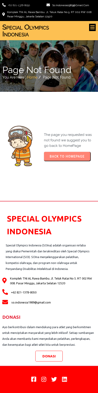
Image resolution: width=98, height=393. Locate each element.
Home (32, 77)
